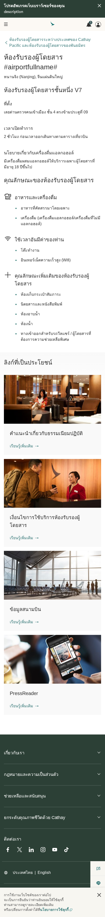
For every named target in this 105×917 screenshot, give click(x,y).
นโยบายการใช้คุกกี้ (54, 910)
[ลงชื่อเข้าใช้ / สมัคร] (98, 24)
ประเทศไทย (23, 872)
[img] (99, 5)
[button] (24, 446)
